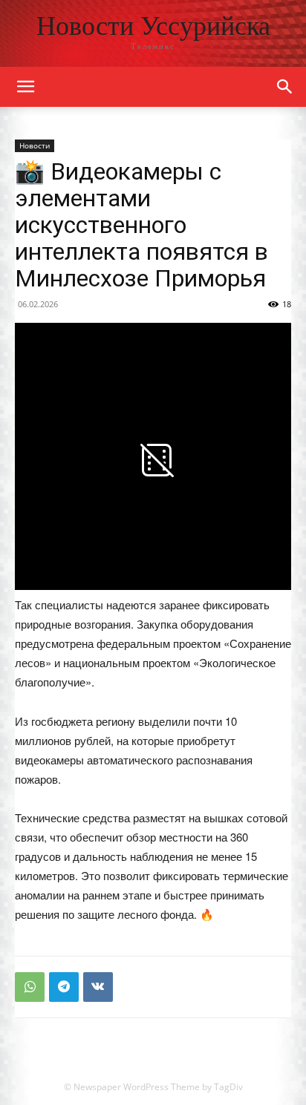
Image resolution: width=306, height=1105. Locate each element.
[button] (285, 87)
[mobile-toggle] (25, 87)
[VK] (98, 987)
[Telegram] (64, 987)
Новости (34, 145)
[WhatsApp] (30, 987)
